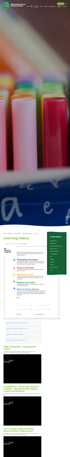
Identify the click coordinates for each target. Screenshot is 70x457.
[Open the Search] (66, 4)
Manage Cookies (7, 361)
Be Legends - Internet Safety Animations (13, 243)
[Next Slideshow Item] (67, 217)
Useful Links (60, 3)
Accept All (11, 360)
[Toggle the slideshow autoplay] (67, 223)
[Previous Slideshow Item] (67, 220)
